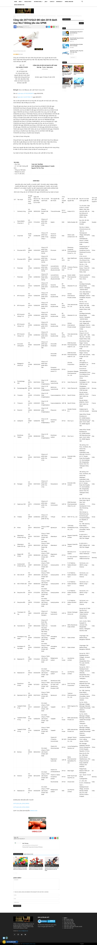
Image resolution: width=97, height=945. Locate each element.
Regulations (27, 1)
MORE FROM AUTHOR (28, 854)
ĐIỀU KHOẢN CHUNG (68, 919)
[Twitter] (49, 27)
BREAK (64, 62)
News (20, 1)
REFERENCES (59, 1)
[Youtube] (25, 934)
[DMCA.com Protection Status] (51, 922)
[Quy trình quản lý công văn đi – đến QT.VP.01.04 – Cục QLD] (65, 33)
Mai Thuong (20, 27)
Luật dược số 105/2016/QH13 (26, 93)
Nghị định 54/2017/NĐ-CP (25, 97)
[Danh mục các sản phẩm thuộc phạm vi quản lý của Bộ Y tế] (67, 68)
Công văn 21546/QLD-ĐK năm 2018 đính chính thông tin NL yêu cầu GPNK (51, 869)
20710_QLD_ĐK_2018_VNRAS (21, 807)
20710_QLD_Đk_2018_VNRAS (21, 803)
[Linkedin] (21, 934)
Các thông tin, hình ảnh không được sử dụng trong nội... (66, 86)
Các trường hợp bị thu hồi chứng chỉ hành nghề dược (79, 86)
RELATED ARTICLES (18, 854)
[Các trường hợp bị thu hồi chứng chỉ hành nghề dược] (79, 81)
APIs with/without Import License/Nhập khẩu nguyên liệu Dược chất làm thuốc (41, 15)
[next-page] (16, 873)
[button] (82, 1)
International (38, 1)
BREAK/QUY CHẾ (65, 71)
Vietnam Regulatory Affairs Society (29, 943)
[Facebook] (47, 27)
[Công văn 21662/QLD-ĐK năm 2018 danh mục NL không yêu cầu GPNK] (20, 862)
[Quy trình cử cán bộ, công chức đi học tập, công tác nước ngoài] (65, 52)
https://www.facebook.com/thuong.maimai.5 (30, 845)
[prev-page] (14, 873)
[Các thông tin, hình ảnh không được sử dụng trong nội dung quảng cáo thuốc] (67, 81)
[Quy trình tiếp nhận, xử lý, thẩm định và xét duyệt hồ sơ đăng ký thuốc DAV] (65, 46)
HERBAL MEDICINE (69, 1)
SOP (64, 28)
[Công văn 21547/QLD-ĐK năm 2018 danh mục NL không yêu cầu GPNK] (36, 862)
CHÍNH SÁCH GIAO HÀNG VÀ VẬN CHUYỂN (73, 926)
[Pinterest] (51, 27)
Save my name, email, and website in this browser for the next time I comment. (32, 891)
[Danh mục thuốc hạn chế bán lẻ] (79, 68)
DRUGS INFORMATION (19, 4)
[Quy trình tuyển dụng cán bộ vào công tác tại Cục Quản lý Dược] (65, 39)
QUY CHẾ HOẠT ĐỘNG (69, 920)
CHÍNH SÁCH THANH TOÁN (70, 925)
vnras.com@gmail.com (23, 930)
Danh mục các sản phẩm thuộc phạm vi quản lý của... (67, 74)
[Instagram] (18, 934)
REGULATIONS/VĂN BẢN (21, 15)
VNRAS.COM (33, 810)
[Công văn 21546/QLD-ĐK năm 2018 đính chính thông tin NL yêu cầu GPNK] (52, 862)
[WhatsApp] (54, 27)
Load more (73, 57)
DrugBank (82, 943)
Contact (52, 1)
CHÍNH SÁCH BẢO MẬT (69, 922)
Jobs (46, 1)
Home (15, 1)
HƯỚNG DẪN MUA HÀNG (69, 923)
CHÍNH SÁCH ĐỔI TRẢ (68, 928)
